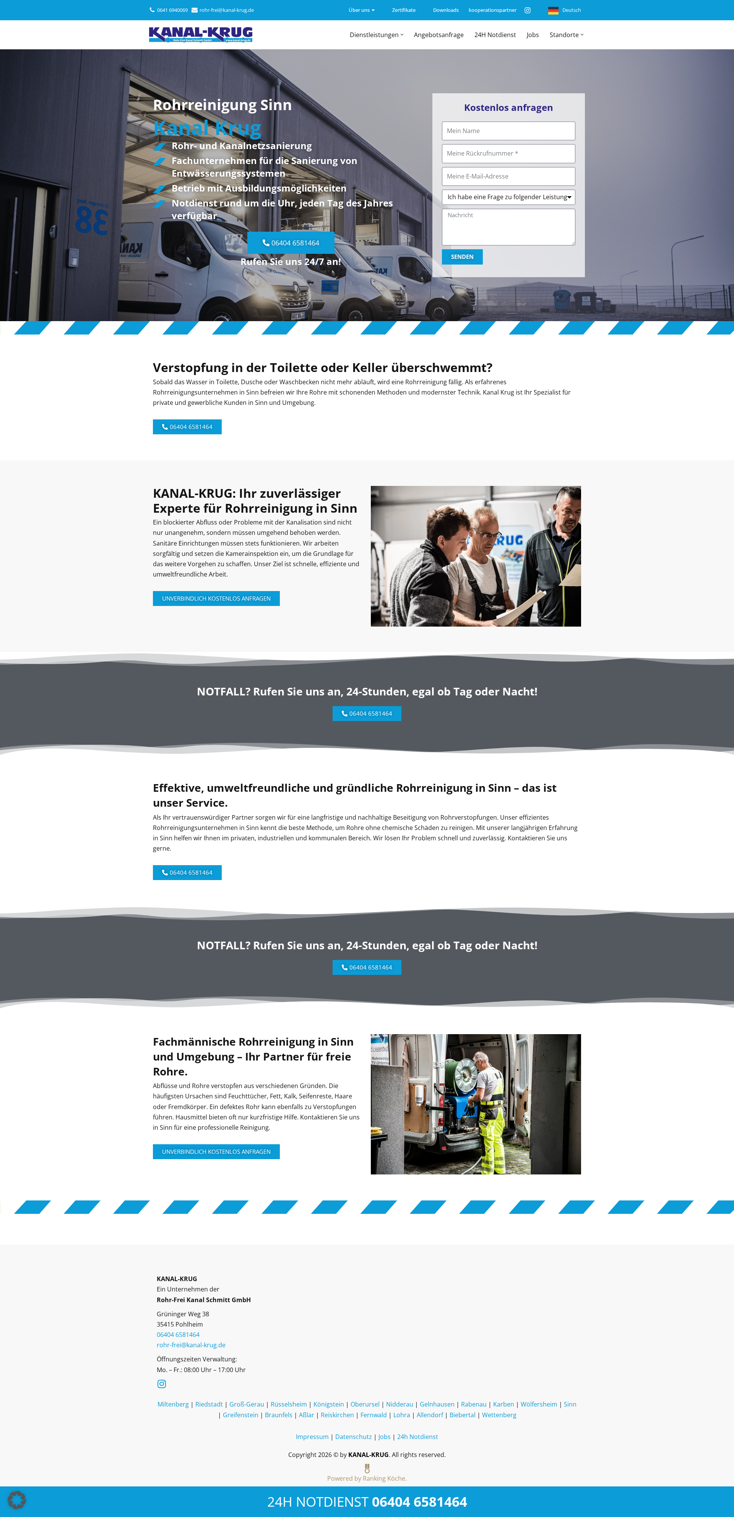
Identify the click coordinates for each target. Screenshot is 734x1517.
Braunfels (278, 1415)
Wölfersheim (539, 1404)
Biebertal (463, 1415)
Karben (503, 1404)
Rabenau (474, 1404)
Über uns (359, 9)
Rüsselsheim (289, 1404)
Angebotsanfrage (439, 35)
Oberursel (365, 1404)
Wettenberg (499, 1415)
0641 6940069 (172, 9)
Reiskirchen (337, 1415)
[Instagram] (527, 10)
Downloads (446, 9)
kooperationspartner (488, 9)
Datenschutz (353, 1437)
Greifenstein (240, 1415)
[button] (402, 34)
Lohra (401, 1415)
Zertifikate (404, 9)
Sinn (570, 1404)
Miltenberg (173, 1404)
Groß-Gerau (246, 1404)
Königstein (328, 1404)
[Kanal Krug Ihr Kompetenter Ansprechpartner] (200, 34)
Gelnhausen (437, 1404)
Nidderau (399, 1404)
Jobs (533, 35)
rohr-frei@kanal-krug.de (227, 9)
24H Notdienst (495, 35)
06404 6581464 (419, 1501)
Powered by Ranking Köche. (367, 1478)
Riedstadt (209, 1404)
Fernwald (374, 1415)
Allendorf (430, 1415)
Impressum (312, 1437)
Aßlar (306, 1415)
